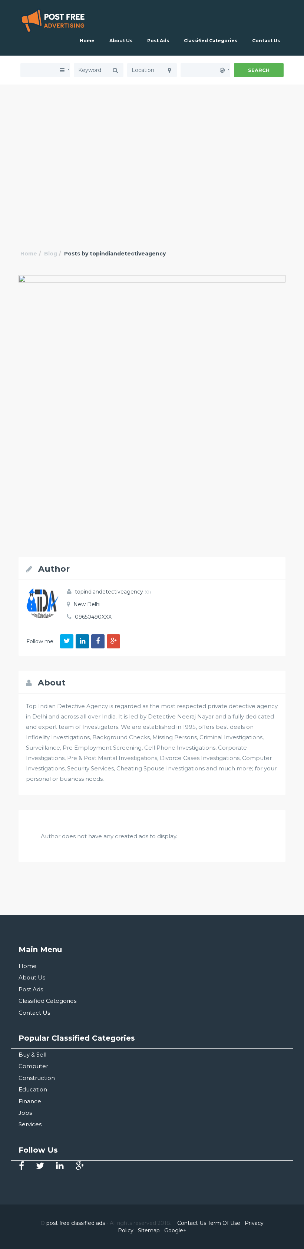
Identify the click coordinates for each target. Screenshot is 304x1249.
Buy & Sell (32, 1054)
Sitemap (149, 1230)
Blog (50, 253)
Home (87, 40)
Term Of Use (224, 1223)
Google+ (175, 1230)
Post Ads (158, 40)
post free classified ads (75, 1223)
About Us (120, 40)
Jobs (25, 1112)
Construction (37, 1077)
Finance (30, 1101)
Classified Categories (210, 40)
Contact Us (266, 40)
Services (30, 1124)
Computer (33, 1066)
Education (33, 1089)
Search (259, 70)
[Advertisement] (152, 136)
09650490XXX (93, 617)
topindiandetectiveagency (113, 591)
